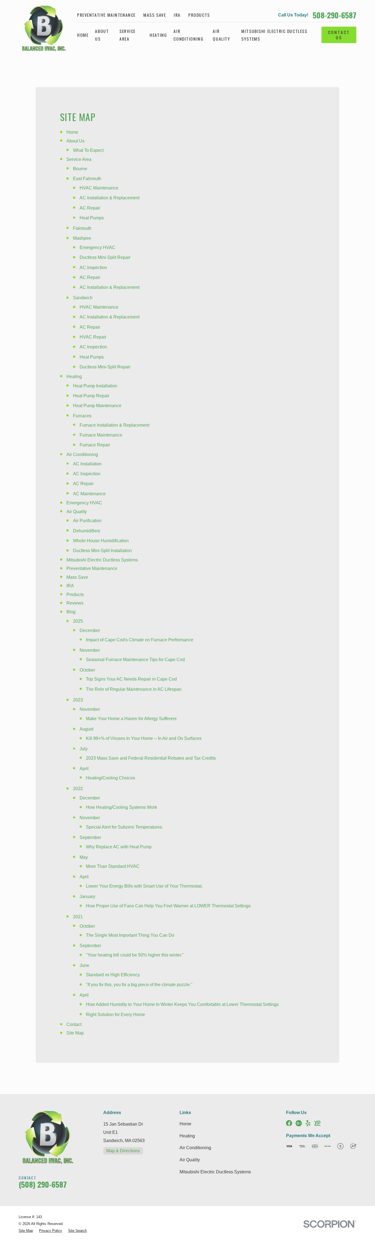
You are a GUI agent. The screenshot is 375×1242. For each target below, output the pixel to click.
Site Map (75, 1033)
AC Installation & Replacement (109, 197)
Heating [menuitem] (158, 35)
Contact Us (339, 35)
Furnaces (82, 415)
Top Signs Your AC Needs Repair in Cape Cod (131, 679)
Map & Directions (123, 1150)
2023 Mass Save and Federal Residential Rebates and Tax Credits (151, 758)
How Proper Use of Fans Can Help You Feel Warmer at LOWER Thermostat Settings (168, 905)
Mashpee (82, 238)
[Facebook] (289, 1123)
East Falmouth (87, 178)
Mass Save (154, 15)
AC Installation (87, 463)
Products (199, 15)
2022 (78, 788)
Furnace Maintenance (101, 435)
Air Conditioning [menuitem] (188, 35)
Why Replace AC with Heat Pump (119, 846)
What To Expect (88, 150)
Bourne (80, 168)
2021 (78, 916)
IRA (177, 15)
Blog (70, 611)
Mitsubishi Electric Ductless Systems (102, 560)
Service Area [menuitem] (127, 35)
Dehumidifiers (86, 530)
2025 (78, 621)
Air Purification (87, 520)
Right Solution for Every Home (115, 1014)
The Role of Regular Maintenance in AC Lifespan (133, 689)
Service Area (78, 159)
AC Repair (90, 208)
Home (72, 132)
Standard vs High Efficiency (113, 974)
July (84, 748)
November (90, 650)
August (86, 729)
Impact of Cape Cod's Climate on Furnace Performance (139, 639)
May (84, 857)
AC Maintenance (89, 493)
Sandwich (83, 297)
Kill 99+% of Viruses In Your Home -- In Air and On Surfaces (144, 738)
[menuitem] (26, 1230)
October (87, 670)
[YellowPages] (317, 1123)
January (87, 896)
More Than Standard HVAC (112, 866)
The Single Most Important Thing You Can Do (130, 935)
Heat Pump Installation (95, 386)
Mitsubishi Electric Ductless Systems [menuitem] (274, 35)
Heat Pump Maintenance (97, 405)
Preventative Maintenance (106, 15)
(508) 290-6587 (43, 1184)
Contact (74, 1024)
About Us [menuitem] (102, 35)
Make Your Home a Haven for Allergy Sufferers (131, 718)
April (84, 768)
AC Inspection (93, 267)
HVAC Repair (93, 337)
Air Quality (76, 511)
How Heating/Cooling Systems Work (121, 807)
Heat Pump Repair (91, 395)
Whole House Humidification (101, 540)
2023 (78, 700)
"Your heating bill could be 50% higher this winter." (135, 955)
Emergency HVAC (97, 247)
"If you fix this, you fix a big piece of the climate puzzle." (139, 984)
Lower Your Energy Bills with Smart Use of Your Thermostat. (144, 886)
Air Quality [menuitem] (221, 35)
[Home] (42, 28)
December (90, 630)
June (84, 965)
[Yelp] (308, 1123)
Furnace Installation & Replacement (114, 425)
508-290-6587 (334, 15)
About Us (75, 141)
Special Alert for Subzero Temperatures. (124, 827)
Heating (74, 376)
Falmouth (82, 228)
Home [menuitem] (82, 35)
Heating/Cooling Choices (110, 778)
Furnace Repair (95, 445)
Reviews (74, 603)
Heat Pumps (92, 218)
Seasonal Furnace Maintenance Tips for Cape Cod (135, 659)
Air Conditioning (82, 454)
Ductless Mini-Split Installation (102, 550)
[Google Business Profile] (299, 1123)
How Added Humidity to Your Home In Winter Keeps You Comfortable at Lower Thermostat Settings (182, 1004)
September (90, 837)
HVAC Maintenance (99, 188)
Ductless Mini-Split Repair (105, 257)
